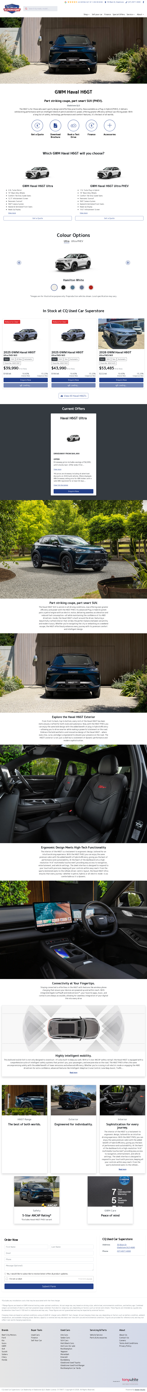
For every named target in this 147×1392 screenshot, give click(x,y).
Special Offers (119, 14)
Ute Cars (64, 1335)
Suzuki (4, 1351)
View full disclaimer (61, 485)
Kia (3, 1340)
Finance (107, 14)
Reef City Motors (9, 1335)
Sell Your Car (36, 1340)
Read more (73, 1072)
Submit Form (49, 1286)
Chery (4, 1357)
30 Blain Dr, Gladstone (115, 2)
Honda (4, 1360)
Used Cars (35, 1335)
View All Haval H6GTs (75, 395)
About (139, 14)
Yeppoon (64, 1351)
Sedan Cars (65, 1337)
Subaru (5, 1354)
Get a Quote (38, 218)
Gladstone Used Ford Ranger (73, 1365)
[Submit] (26, 8)
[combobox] (40, 8)
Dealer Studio (140, 1390)
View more (12, 213)
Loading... (26, 385)
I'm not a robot (15, 1279)
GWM (4, 1346)
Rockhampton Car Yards (71, 1368)
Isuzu (4, 1343)
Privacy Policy (125, 1346)
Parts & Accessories (98, 1337)
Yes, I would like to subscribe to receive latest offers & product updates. (37, 1273)
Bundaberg (65, 1360)
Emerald (64, 1357)
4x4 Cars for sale (68, 1346)
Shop (86, 14)
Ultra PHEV (77, 241)
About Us (123, 1335)
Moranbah (65, 1354)
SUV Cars (64, 1340)
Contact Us (124, 1337)
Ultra (66, 241)
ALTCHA (89, 1279)
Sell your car (97, 14)
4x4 (3, 1348)
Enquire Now (73, 491)
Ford (4, 1337)
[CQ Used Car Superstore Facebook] (143, 2)
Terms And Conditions (128, 1343)
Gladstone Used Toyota (70, 1362)
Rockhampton (66, 1348)
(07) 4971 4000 (134, 2)
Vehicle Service (96, 1335)
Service (130, 14)
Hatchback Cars (67, 1343)
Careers (122, 1340)
